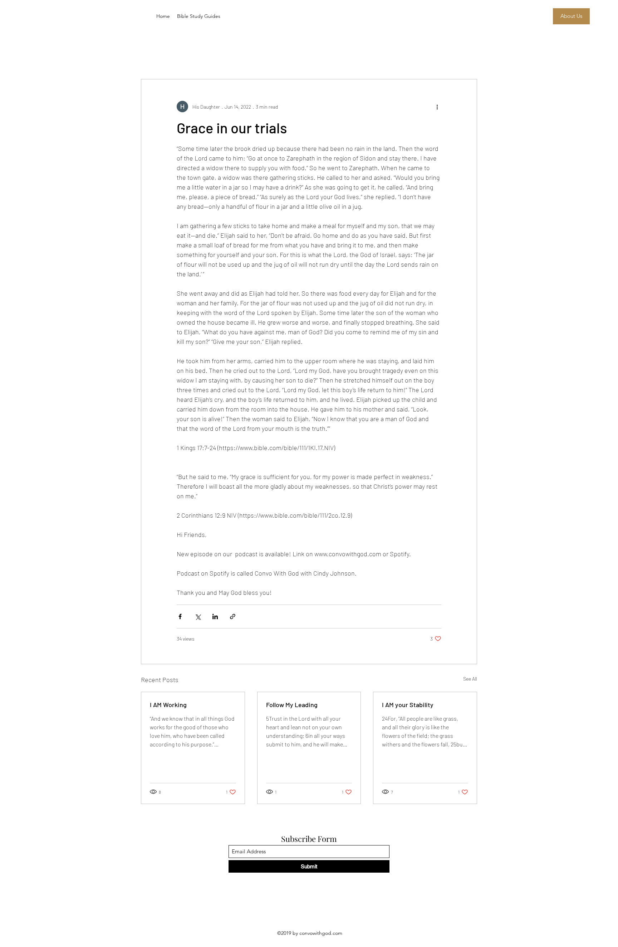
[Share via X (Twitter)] (197, 616)
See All (470, 679)
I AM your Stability (407, 705)
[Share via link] (232, 616)
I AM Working (168, 705)
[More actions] (437, 106)
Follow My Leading (292, 705)
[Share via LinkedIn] (215, 616)
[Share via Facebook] (180, 616)
